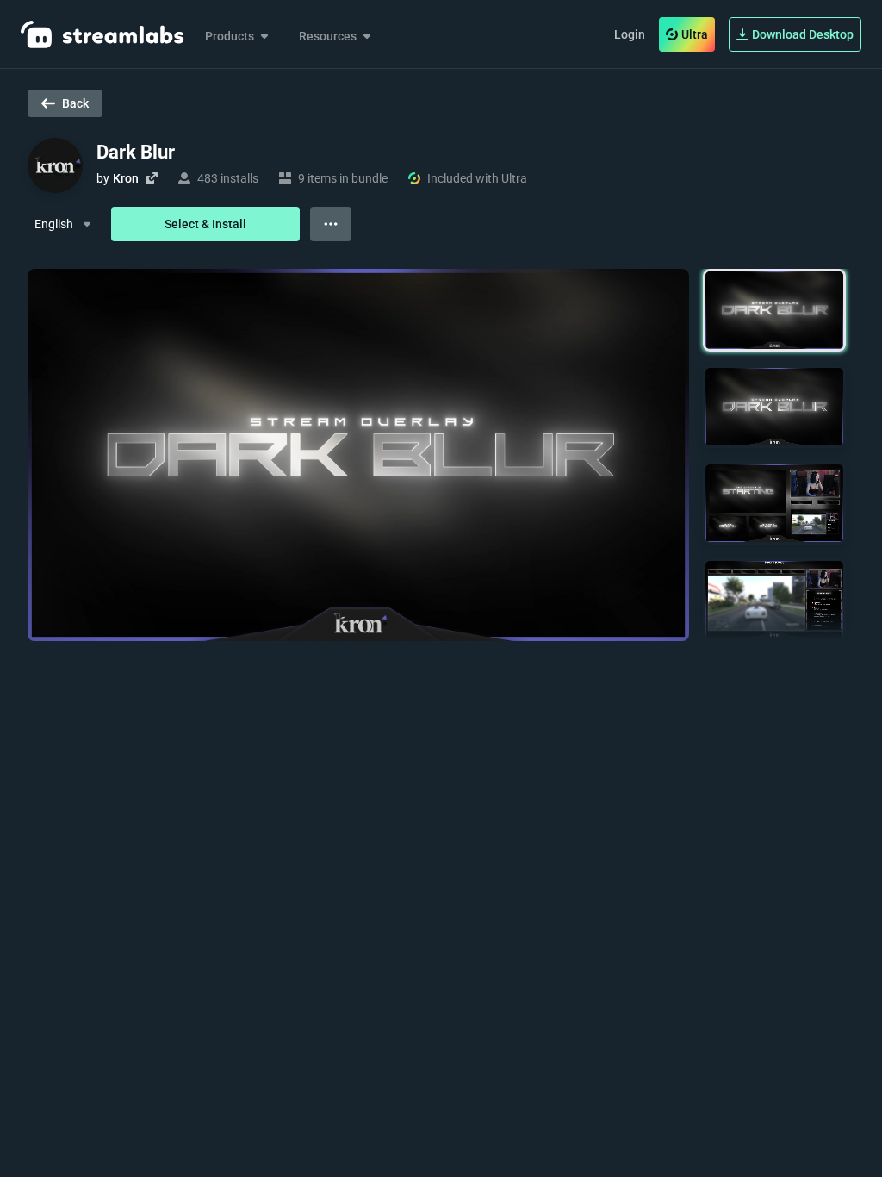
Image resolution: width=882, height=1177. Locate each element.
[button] (774, 310)
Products (229, 36)
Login (629, 34)
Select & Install (205, 224)
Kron (126, 178)
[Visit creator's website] (152, 178)
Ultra (694, 34)
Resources (328, 36)
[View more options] (330, 224)
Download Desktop (803, 34)
